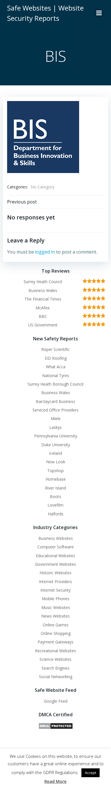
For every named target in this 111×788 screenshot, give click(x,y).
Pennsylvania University (55, 436)
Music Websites (55, 607)
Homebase (56, 479)
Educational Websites (55, 555)
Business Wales (42, 290)
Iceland (55, 453)
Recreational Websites (55, 650)
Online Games (56, 624)
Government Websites (55, 564)
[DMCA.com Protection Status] (55, 725)
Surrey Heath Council (43, 281)
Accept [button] (90, 772)
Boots (55, 496)
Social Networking (55, 676)
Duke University (55, 444)
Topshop (55, 470)
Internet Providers (55, 581)
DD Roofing (56, 358)
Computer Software (55, 547)
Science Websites (55, 659)
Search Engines (55, 668)
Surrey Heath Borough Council (55, 384)
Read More (55, 781)
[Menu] (99, 13)
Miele (56, 418)
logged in (45, 252)
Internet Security (55, 590)
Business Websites (55, 538)
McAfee (43, 307)
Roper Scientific (55, 349)
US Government (42, 325)
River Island (55, 488)
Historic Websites (55, 572)
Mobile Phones (55, 598)
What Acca (55, 366)
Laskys (55, 427)
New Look (55, 461)
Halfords (55, 514)
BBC (43, 316)
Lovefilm (55, 505)
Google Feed (55, 701)
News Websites (55, 616)
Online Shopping (56, 633)
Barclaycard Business (55, 401)
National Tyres (55, 375)
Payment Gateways (55, 642)
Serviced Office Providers (55, 410)
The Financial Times (42, 299)
